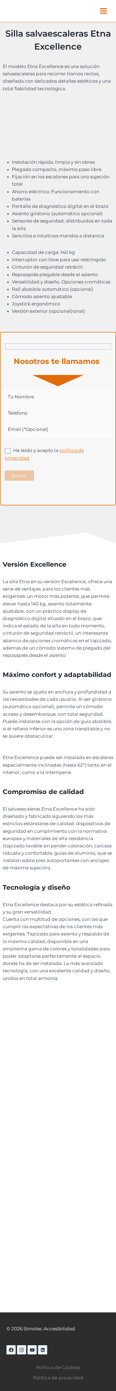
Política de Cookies (58, 1367)
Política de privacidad (58, 1377)
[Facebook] (11, 1349)
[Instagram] (21, 1349)
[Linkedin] (42, 1349)
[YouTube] (32, 1349)
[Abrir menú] (103, 10)
